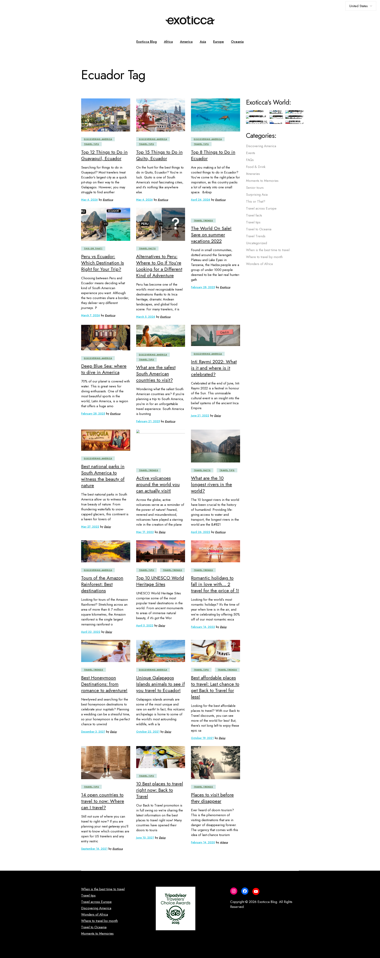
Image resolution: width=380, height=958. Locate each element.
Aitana (224, 842)
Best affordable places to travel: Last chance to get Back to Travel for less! (215, 687)
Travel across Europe (261, 208)
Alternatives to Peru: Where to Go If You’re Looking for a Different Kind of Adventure (159, 266)
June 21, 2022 (200, 416)
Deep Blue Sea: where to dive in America (103, 369)
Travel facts (147, 248)
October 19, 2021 (202, 738)
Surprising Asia (257, 194)
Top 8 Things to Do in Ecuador (213, 155)
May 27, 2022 (90, 527)
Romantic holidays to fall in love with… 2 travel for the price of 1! (215, 584)
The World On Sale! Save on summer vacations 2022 (211, 234)
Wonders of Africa (259, 263)
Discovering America (98, 139)
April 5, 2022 (144, 625)
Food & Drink (255, 166)
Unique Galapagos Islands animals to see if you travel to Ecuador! (160, 684)
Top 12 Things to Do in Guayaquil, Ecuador (104, 155)
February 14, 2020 (203, 842)
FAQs (250, 159)
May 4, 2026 (89, 200)
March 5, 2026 (145, 317)
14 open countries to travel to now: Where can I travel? (102, 801)
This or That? (93, 248)
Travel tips (91, 144)
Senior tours (255, 187)
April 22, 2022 (90, 632)
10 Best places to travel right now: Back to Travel (159, 790)
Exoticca (108, 200)
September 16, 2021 (94, 849)
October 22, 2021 (148, 732)
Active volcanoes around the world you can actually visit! (158, 484)
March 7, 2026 (90, 315)
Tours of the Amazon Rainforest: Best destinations (102, 584)
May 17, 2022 (145, 532)
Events (250, 153)
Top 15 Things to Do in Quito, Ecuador (159, 155)
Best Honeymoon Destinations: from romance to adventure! (104, 684)
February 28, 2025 (203, 287)
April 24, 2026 (200, 200)
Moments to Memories (262, 180)
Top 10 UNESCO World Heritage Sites (160, 581)
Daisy (217, 416)
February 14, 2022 (203, 627)
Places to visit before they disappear (212, 798)
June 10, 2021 (145, 838)
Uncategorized (256, 243)
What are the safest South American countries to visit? (156, 373)
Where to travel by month (264, 257)
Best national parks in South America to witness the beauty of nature (102, 476)
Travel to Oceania (258, 229)
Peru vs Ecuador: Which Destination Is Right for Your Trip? (102, 263)
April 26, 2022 (200, 532)
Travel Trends (203, 220)
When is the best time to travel (268, 250)
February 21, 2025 (148, 421)
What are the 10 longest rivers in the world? (211, 484)
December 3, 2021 (93, 732)
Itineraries (253, 173)
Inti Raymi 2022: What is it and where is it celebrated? (214, 368)
